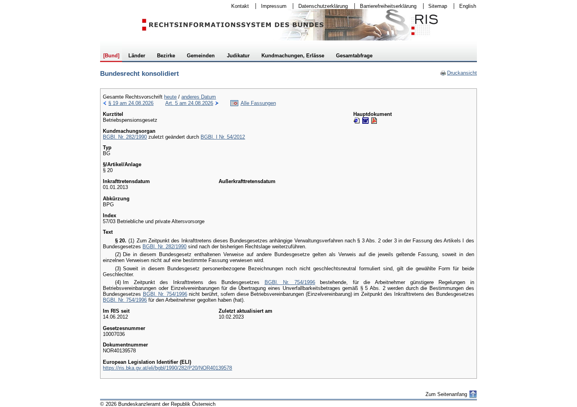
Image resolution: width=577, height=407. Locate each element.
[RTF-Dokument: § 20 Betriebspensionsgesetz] (365, 120)
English (467, 6)
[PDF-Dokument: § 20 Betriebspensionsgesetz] (374, 120)
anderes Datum (198, 97)
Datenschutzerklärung (320, 6)
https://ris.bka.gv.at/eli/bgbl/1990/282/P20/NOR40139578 (167, 368)
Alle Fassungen (258, 103)
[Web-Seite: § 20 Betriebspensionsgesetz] (356, 120)
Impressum (271, 6)
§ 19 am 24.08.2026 (130, 103)
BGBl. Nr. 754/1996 (290, 282)
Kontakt (237, 6)
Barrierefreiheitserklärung (385, 6)
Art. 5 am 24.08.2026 (189, 103)
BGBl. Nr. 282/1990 (125, 137)
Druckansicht (458, 73)
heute (170, 97)
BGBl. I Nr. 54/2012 (223, 137)
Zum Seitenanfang (446, 394)
